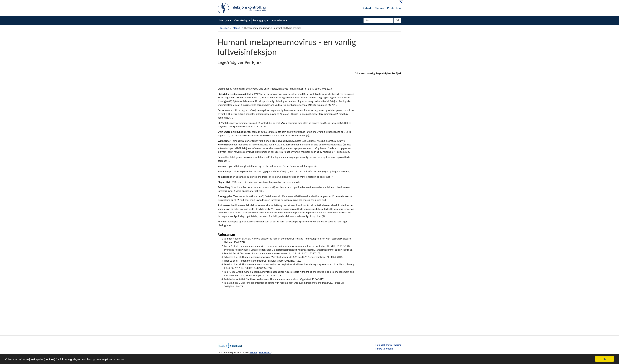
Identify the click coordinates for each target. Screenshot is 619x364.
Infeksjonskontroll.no (242, 8)
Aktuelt (367, 8)
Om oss (379, 8)
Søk (397, 20)
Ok (604, 359)
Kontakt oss (394, 8)
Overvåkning (241, 20)
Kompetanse (278, 20)
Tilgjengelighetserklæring (388, 345)
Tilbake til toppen (384, 349)
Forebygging (260, 20)
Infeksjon (224, 20)
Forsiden (224, 28)
